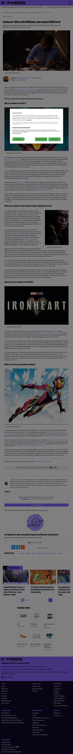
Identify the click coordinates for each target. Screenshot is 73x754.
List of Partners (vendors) (16, 133)
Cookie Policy (29, 120)
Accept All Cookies (55, 139)
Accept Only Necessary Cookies (41, 139)
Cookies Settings (18, 139)
